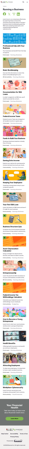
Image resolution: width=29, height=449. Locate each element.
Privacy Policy (14, 436)
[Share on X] (9, 14)
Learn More (14, 418)
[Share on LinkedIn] (18, 14)
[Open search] (23, 2)
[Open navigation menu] (27, 2)
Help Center (4, 433)
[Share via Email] (13, 14)
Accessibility (14, 433)
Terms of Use (24, 433)
